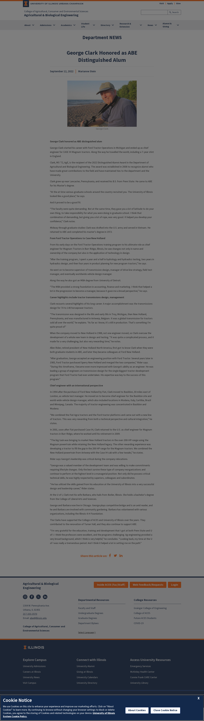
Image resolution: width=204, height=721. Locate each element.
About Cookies (137, 710)
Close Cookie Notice (165, 710)
